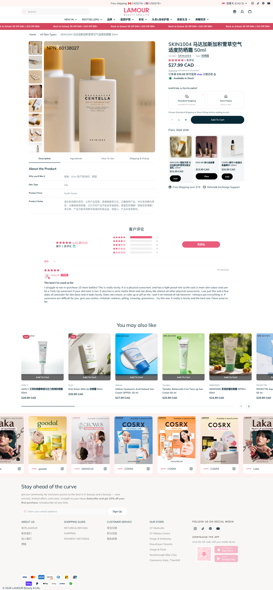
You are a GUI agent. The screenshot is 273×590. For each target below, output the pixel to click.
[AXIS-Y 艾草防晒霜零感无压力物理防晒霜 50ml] (42, 354)
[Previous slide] (241, 406)
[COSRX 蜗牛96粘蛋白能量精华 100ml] (232, 147)
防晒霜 (205, 55)
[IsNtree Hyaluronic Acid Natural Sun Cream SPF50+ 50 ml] (136, 354)
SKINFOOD (214, 385)
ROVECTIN (261, 385)
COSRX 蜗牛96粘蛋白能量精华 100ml (232, 163)
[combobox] (55, 12)
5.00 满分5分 (80, 242)
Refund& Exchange (218, 187)
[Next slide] (249, 406)
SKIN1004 (184, 55)
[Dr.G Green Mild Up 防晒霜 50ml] (89, 354)
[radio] (186, 100)
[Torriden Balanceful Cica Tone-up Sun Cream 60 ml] (183, 354)
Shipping (172, 70)
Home (32, 34)
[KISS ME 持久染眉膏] (206, 147)
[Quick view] (59, 336)
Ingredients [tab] (76, 158)
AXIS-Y (24, 385)
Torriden (166, 385)
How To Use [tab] (107, 158)
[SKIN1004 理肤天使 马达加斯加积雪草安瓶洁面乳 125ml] (180, 147)
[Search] (24, 12)
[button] (176, 60)
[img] (51, 270)
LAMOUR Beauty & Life (26, 588)
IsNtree (118, 385)
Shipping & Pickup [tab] (139, 158)
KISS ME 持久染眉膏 (205, 162)
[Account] (242, 12)
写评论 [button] (201, 244)
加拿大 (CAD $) (235, 3)
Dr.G (70, 385)
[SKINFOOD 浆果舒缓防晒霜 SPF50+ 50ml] (230, 354)
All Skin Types (48, 34)
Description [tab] (45, 158)
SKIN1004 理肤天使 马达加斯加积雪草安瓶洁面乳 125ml (180, 165)
